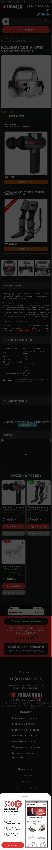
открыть (12, 845)
